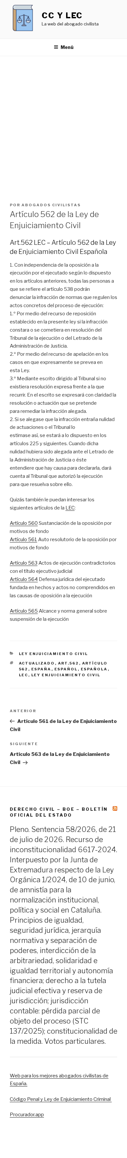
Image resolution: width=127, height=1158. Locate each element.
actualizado (37, 663)
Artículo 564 (24, 579)
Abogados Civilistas (51, 205)
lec (23, 675)
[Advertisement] (63, 123)
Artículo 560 (24, 523)
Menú (67, 47)
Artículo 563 (23, 563)
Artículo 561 (23, 539)
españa (41, 669)
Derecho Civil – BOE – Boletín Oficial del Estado (59, 812)
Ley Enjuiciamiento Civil (53, 653)
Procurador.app (27, 1115)
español (66, 669)
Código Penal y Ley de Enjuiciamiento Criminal (61, 1099)
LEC (70, 508)
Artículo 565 (24, 611)
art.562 (68, 663)
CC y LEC (62, 15)
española (94, 669)
